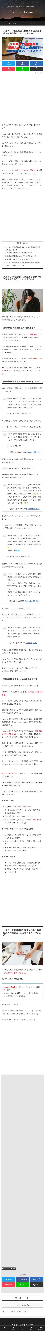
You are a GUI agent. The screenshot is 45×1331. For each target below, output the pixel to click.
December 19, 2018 (32, 601)
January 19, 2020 (34, 452)
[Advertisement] (22, 98)
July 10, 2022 (26, 413)
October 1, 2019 (33, 509)
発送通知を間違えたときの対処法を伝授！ (21, 259)
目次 (19, 243)
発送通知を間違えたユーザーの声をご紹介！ (21, 256)
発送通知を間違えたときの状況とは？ (19, 252)
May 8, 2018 (25, 556)
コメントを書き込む (22, 1305)
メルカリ (6, 1268)
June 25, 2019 (31, 643)
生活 (13, 1268)
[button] (40, 630)
